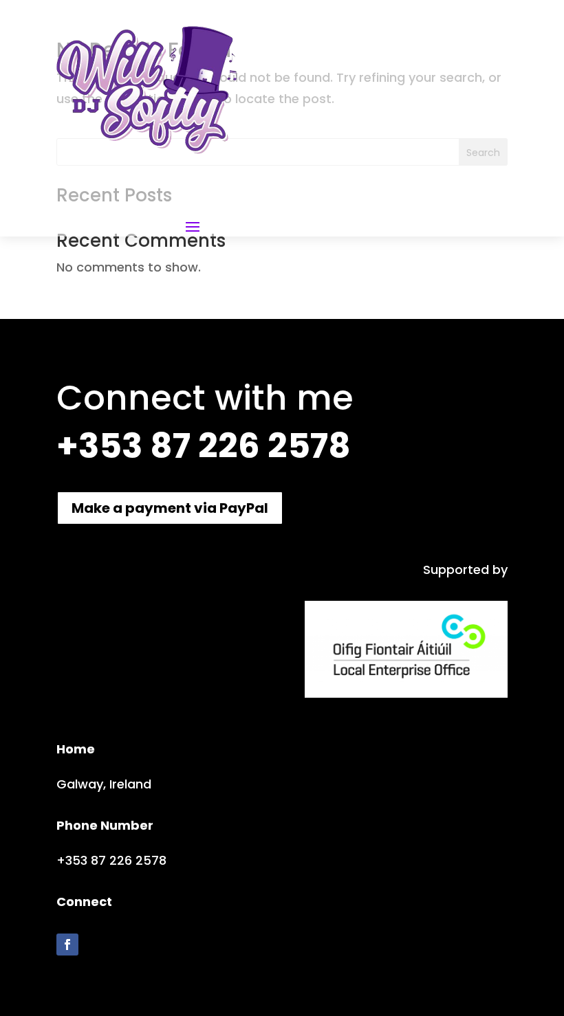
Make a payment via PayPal (170, 508)
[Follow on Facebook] (67, 945)
